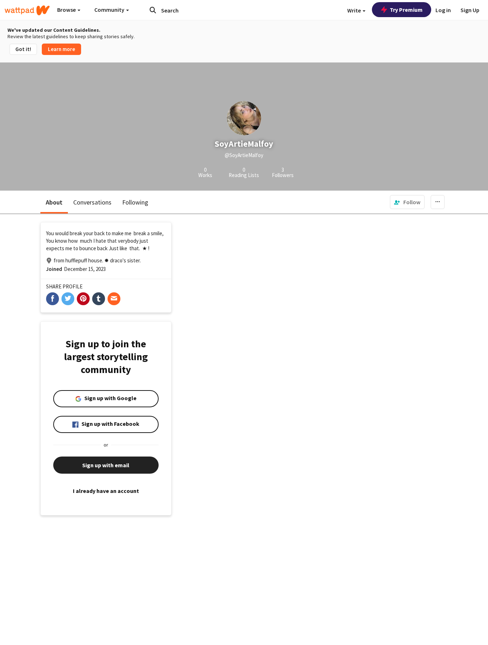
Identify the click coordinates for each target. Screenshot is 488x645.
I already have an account (106, 490)
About (54, 202)
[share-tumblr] (98, 298)
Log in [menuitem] (443, 10)
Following (135, 202)
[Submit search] (153, 10)
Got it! (23, 49)
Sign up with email (105, 465)
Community (109, 9)
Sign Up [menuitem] (469, 10)
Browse (67, 9)
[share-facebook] (52, 298)
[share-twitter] (67, 298)
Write (354, 10)
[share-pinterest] (83, 298)
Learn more (61, 49)
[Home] (27, 10)
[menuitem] (407, 202)
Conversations (92, 202)
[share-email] (114, 298)
